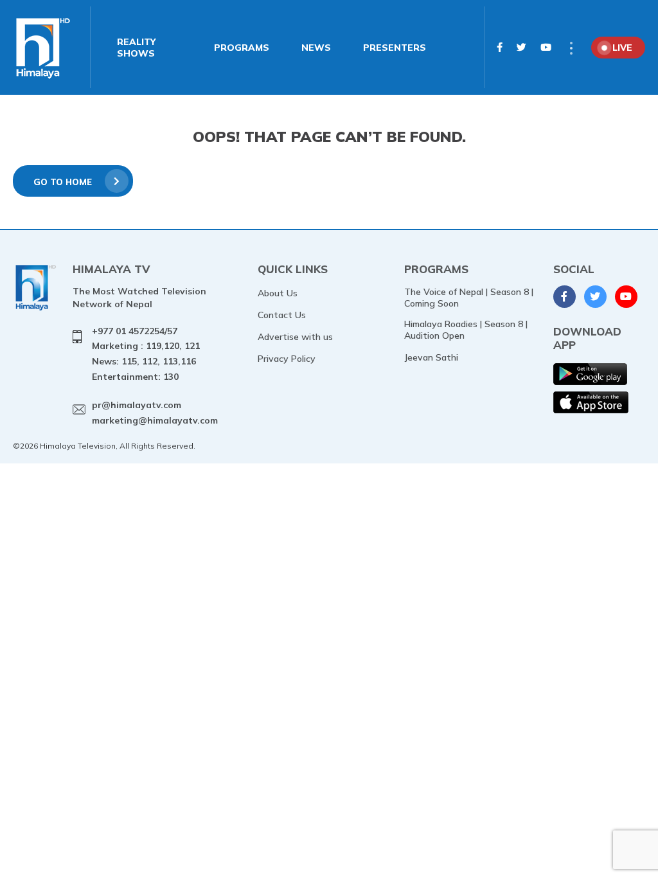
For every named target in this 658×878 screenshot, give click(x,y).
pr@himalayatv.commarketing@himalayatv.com (155, 412)
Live (622, 47)
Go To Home (62, 182)
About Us (278, 293)
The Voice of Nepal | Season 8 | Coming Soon (468, 297)
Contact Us (282, 315)
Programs (241, 47)
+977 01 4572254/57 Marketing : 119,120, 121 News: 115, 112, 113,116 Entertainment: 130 (146, 353)
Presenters (394, 47)
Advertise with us (295, 337)
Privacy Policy (287, 358)
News (316, 47)
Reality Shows (136, 47)
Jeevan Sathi (431, 357)
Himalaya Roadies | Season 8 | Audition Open (466, 329)
